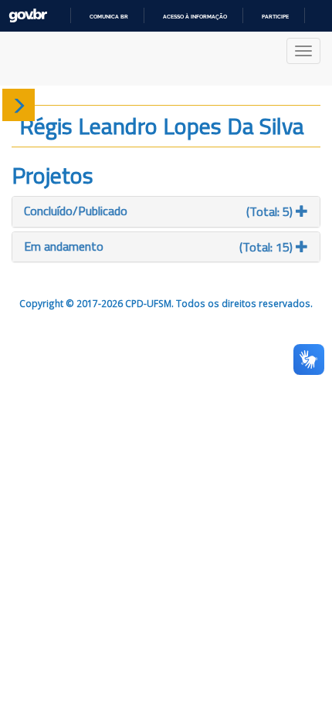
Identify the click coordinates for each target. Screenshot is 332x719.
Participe (275, 16)
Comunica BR (109, 16)
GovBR (27, 15)
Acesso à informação (195, 16)
